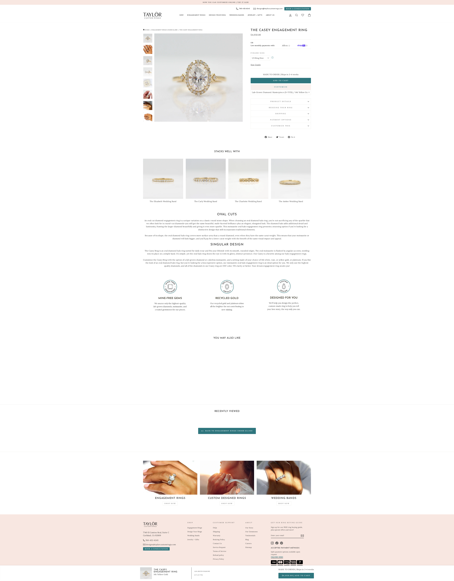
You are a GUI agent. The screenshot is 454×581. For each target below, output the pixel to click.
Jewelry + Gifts (255, 15)
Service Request (219, 547)
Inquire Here (277, 557)
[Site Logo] (152, 15)
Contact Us (217, 543)
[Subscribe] (302, 535)
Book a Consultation (297, 9)
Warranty (216, 535)
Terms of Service (219, 551)
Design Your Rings (194, 532)
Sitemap (248, 547)
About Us (270, 15)
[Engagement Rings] (170, 478)
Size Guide (256, 65)
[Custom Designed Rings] (227, 478)
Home (147, 30)
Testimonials (250, 535)
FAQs (215, 528)
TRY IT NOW (243, 2)
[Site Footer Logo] (164, 524)
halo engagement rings (295, 254)
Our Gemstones (251, 532)
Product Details (280, 101)
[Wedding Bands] (284, 478)
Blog (247, 539)
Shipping (280, 114)
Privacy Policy (218, 559)
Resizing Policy (219, 539)
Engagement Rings (196, 15)
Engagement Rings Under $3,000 (164, 30)
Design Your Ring (217, 15)
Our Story (249, 528)
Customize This (280, 126)
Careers (248, 543)
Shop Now (170, 503)
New (181, 15)
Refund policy (218, 555)
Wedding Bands (236, 15)
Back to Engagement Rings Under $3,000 (229, 431)
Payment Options (280, 120)
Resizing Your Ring (281, 108)
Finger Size (258, 53)
